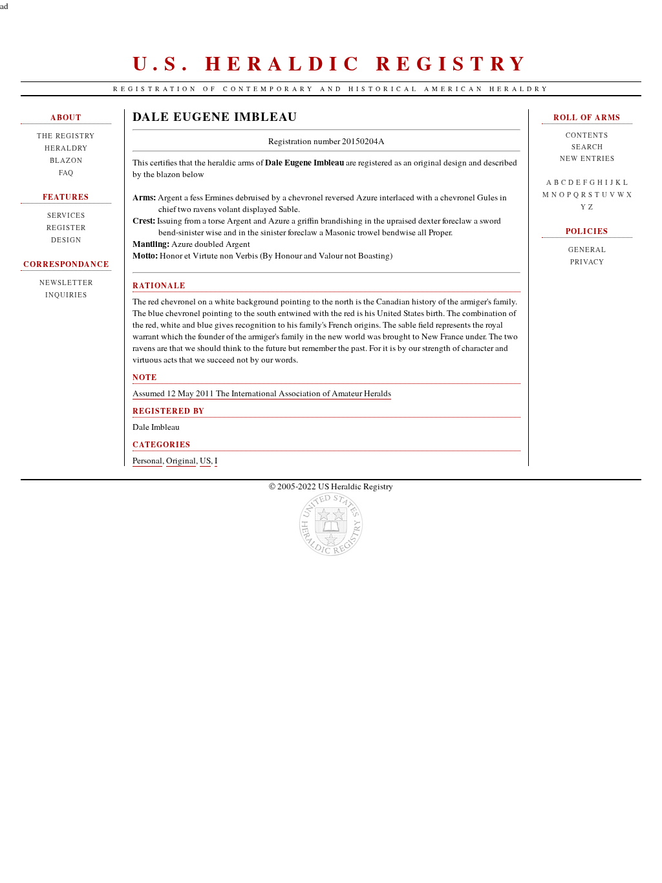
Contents (587, 135)
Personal (147, 460)
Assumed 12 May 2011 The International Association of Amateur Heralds (262, 393)
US (205, 460)
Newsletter (66, 282)
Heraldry (66, 148)
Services (66, 215)
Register (66, 227)
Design (66, 239)
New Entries (587, 158)
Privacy (587, 261)
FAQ (66, 172)
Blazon (66, 160)
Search (587, 146)
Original (181, 460)
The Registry (66, 135)
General (587, 249)
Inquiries (66, 294)
